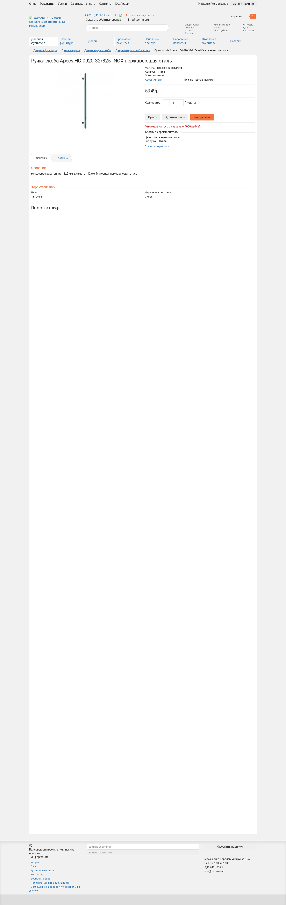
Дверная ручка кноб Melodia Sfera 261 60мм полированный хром (73, 253)
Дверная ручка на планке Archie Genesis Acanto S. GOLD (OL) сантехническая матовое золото (91, 315)
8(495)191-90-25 (98, 15)
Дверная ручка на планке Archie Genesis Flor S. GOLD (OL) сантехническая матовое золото (89, 500)
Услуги (62, 3)
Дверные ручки (70, 50)
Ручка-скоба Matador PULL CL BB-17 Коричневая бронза (67, 562)
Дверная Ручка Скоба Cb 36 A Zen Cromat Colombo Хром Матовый (74, 593)
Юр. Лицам (122, 3)
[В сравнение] (136, 77)
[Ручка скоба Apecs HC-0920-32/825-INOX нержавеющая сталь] (86, 101)
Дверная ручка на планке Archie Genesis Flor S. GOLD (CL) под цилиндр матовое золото (87, 284)
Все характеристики (157, 146)
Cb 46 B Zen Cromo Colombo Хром (52, 655)
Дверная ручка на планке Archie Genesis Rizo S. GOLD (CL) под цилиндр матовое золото (87, 407)
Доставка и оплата (83, 3)
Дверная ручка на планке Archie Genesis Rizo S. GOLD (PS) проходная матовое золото (86, 438)
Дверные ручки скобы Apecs (132, 50)
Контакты (105, 3)
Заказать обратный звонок (103, 19)
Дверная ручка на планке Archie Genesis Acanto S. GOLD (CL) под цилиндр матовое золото (89, 377)
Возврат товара (40, 878)
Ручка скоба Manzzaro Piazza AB (52, 779)
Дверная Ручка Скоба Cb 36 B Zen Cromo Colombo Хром (67, 624)
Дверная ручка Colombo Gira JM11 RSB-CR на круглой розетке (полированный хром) (85, 469)
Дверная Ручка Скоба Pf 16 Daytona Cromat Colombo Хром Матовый (75, 686)
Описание (41, 157)
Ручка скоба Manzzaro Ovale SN (51, 748)
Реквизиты (47, 3)
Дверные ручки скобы (97, 50)
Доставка (62, 157)
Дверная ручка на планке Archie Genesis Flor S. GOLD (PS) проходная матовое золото (85, 346)
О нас (32, 3)
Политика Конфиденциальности (50, 882)
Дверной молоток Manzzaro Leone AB (55, 717)
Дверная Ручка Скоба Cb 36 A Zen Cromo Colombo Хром (67, 531)
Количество (152, 102)
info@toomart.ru (138, 19)
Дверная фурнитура (45, 50)
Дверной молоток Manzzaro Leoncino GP (57, 810)
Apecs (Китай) (153, 79)
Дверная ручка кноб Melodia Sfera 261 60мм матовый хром (69, 222)
